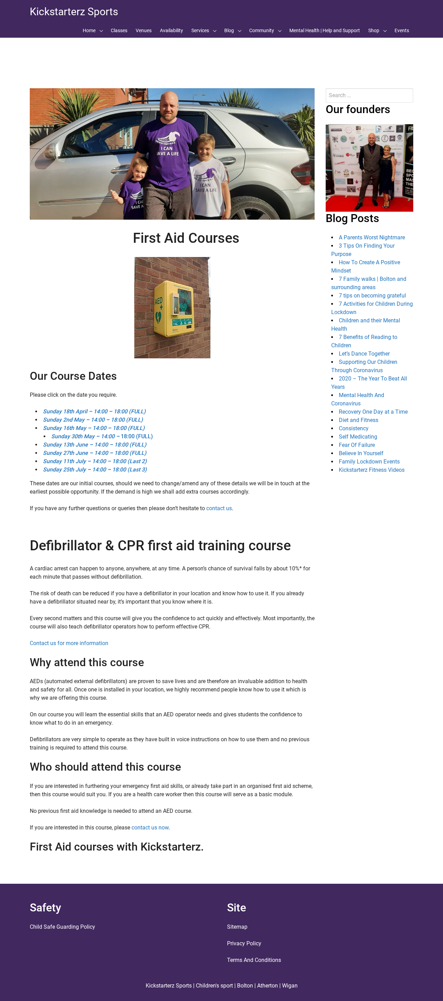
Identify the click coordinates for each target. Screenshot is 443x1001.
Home (89, 30)
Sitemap (237, 927)
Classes (119, 30)
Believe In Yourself (361, 453)
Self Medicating (358, 436)
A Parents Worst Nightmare (372, 237)
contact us (219, 508)
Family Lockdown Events (369, 461)
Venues (144, 30)
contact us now (150, 827)
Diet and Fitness (358, 420)
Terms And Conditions (254, 960)
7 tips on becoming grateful (372, 295)
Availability (171, 30)
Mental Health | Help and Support (324, 30)
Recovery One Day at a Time (373, 411)
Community (261, 30)
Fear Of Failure (357, 445)
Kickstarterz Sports (74, 12)
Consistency (354, 428)
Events (402, 30)
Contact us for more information (69, 643)
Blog (229, 30)
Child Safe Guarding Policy (62, 927)
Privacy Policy (244, 943)
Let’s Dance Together (364, 353)
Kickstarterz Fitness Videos (372, 470)
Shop (373, 30)
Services (200, 30)
